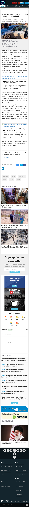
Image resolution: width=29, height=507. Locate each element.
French (22, 2)
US (12, 466)
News (3, 11)
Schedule (11, 482)
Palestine (10, 11)
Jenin (13, 176)
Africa (3, 475)
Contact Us (19, 494)
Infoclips (18, 475)
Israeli (18, 179)
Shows (24, 475)
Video (16, 463)
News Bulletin (19, 466)
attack (4, 179)
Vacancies (18, 490)
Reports (18, 470)
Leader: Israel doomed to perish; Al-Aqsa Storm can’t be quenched (14, 129)
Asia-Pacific (7, 470)
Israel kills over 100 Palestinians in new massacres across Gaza (14, 82)
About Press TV (20, 482)
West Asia (7, 466)
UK (2, 470)
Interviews (24, 470)
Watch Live (4, 482)
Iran (2, 466)
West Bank (5, 176)
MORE (14, 403)
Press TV (17, 478)
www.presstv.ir (6, 157)
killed (11, 179)
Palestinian (22, 176)
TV (1, 478)
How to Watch (19, 486)
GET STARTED (14, 272)
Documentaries (5, 486)
